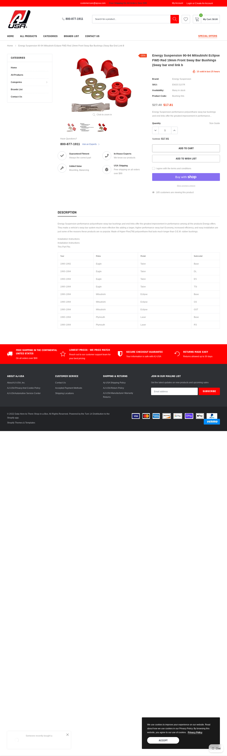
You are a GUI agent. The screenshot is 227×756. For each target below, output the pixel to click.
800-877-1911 (74, 19)
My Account (177, 3)
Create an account (204, 3)
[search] (174, 19)
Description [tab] (67, 212)
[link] (186, 19)
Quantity (156, 123)
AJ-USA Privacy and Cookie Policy (23, 388)
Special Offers (207, 36)
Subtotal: (156, 138)
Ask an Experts (89, 144)
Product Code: (159, 96)
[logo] (22, 19)
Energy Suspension (181, 79)
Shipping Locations (64, 393)
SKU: (154, 84)
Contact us (92, 36)
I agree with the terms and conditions (173, 168)
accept (163, 740)
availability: (158, 90)
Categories (50, 36)
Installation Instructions (69, 239)
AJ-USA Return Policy (113, 388)
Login (189, 3)
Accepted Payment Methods (68, 388)
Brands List (71, 36)
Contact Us (60, 382)
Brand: (155, 79)
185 (158, 192)
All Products (28, 36)
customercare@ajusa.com (93, 3)
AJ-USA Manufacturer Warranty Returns (118, 395)
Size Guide (214, 123)
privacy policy (195, 732)
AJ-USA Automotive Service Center (24, 393)
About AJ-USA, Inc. (16, 382)
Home (10, 36)
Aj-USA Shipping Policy (114, 382)
